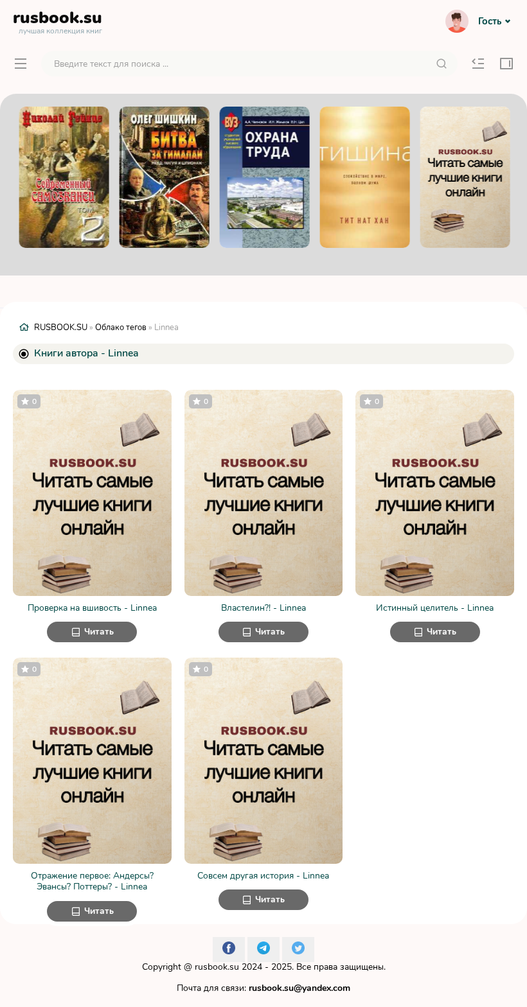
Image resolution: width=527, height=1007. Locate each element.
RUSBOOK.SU (60, 327)
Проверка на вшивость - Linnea (92, 608)
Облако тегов (121, 327)
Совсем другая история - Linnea (263, 876)
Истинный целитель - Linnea (435, 608)
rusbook (57, 20)
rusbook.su (217, 967)
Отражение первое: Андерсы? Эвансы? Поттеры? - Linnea (92, 881)
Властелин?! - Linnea (263, 608)
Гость (489, 21)
